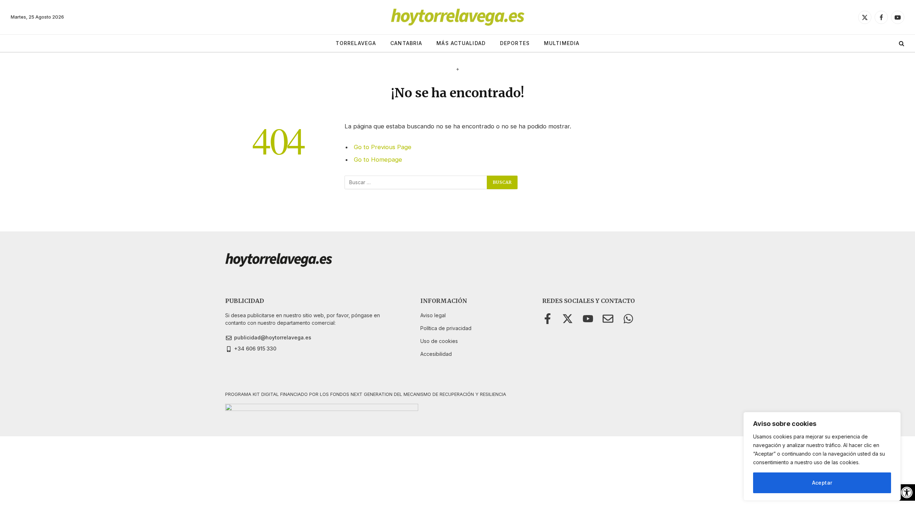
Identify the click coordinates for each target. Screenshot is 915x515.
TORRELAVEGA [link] (356, 43)
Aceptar (822, 483)
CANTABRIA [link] (406, 43)
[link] (907, 492)
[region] (822, 456)
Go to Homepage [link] (378, 159)
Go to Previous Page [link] (382, 147)
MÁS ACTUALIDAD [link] (461, 43)
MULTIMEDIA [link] (561, 43)
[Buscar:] (416, 182)
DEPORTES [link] (515, 43)
